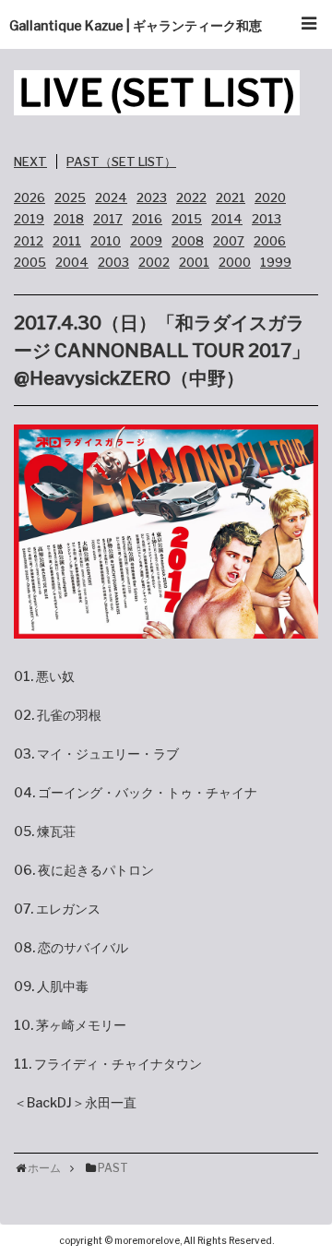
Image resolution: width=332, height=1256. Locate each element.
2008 (188, 240)
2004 (72, 262)
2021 (230, 197)
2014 (227, 218)
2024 (111, 197)
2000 (235, 262)
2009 (146, 240)
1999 (275, 262)
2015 (187, 218)
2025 (70, 197)
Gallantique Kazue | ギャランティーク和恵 (135, 25)
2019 (29, 218)
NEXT (30, 161)
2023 (151, 197)
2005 (30, 262)
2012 (28, 240)
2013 (266, 218)
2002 (154, 262)
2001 (194, 262)
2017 (108, 218)
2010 (105, 240)
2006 (270, 240)
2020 (270, 197)
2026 (29, 197)
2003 (113, 262)
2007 (228, 240)
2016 (147, 218)
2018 (68, 218)
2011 (67, 240)
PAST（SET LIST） (121, 161)
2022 (191, 197)
